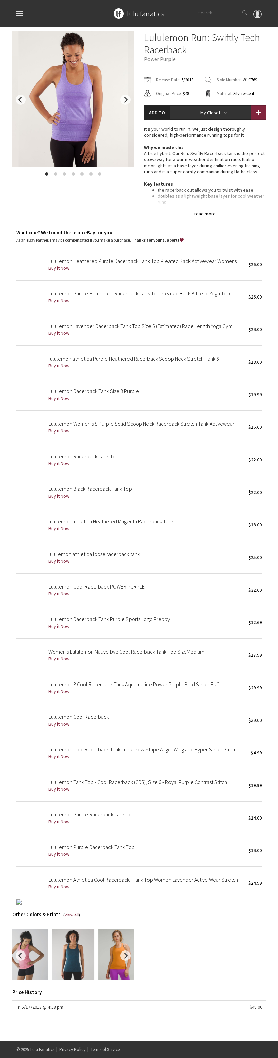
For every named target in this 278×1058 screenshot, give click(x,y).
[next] (125, 100)
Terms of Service (105, 1049)
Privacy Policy (72, 1049)
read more (205, 214)
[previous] (21, 100)
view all (72, 914)
